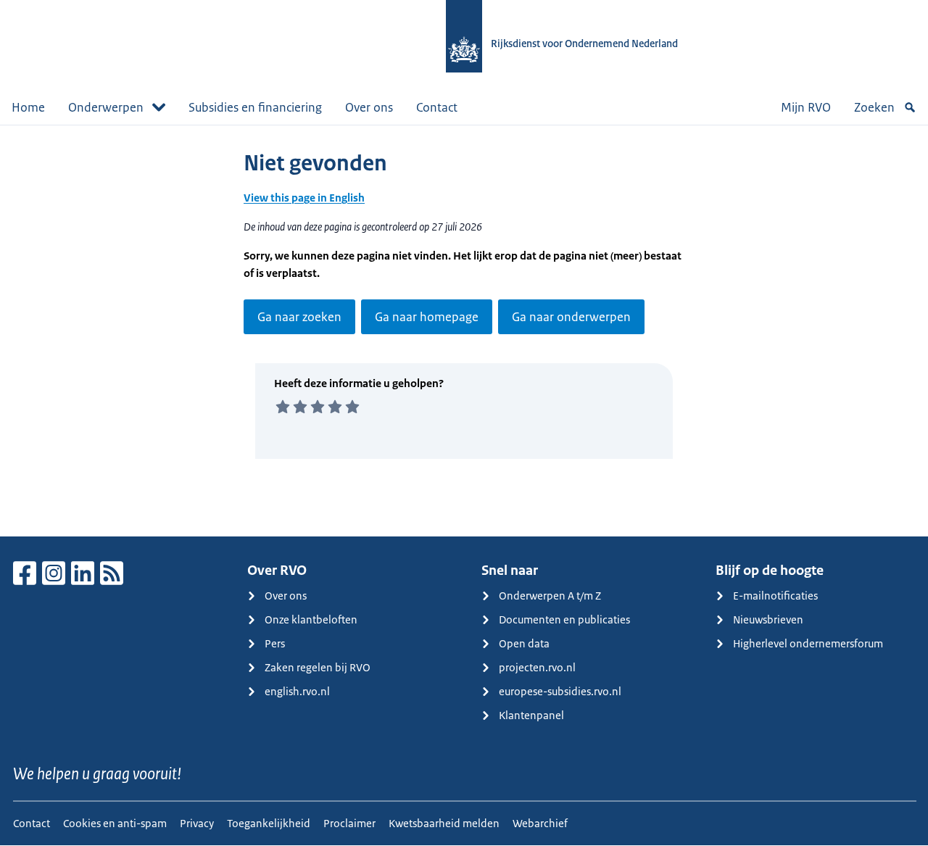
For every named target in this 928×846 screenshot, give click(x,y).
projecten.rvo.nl (537, 667)
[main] (464, 330)
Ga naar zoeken (299, 317)
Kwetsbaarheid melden (444, 823)
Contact (436, 107)
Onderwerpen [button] (106, 107)
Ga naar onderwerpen (571, 317)
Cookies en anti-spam (115, 823)
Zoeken (874, 107)
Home (28, 107)
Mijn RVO (806, 107)
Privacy (197, 823)
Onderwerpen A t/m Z (550, 595)
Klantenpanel (531, 715)
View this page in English (304, 197)
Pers (275, 643)
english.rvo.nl (297, 691)
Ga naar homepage (426, 317)
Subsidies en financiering (255, 107)
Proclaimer (349, 823)
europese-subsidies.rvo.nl (560, 691)
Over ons (369, 107)
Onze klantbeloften (311, 619)
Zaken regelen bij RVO (317, 667)
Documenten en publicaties (564, 619)
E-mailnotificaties (775, 595)
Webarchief (540, 823)
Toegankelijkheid (268, 823)
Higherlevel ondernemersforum (808, 643)
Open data (524, 643)
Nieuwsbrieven (768, 619)
